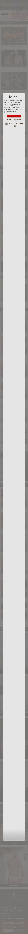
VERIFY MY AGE (14, 116)
